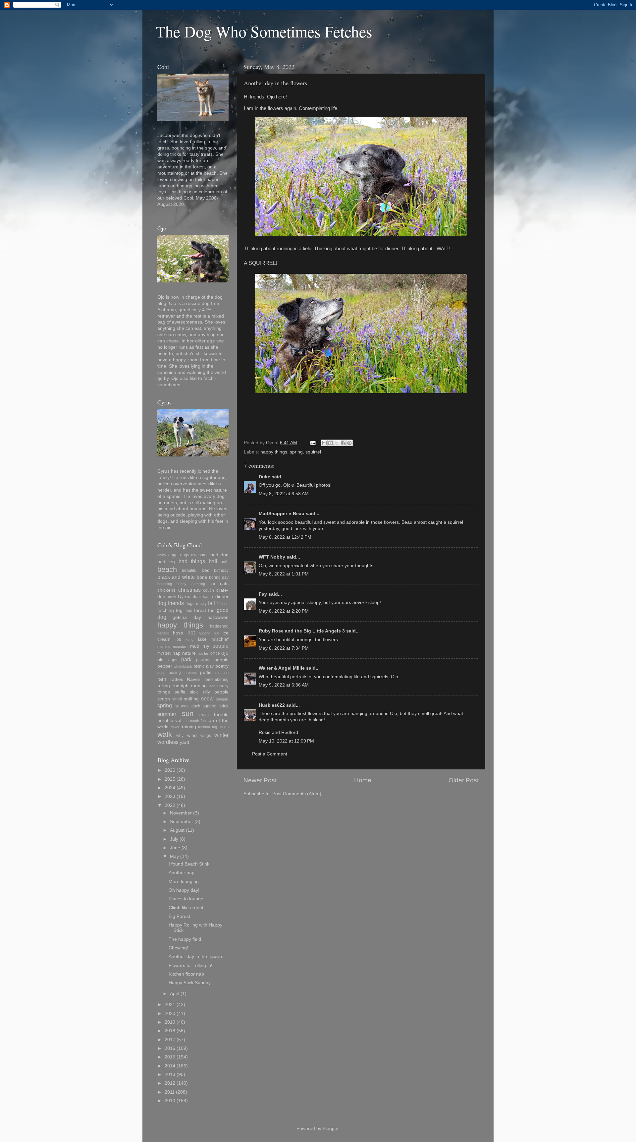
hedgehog (219, 626)
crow (172, 597)
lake (202, 639)
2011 (170, 1092)
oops (172, 660)
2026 (170, 770)
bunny (181, 584)
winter (221, 735)
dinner (222, 596)
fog (179, 610)
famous (223, 604)
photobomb (183, 666)
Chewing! (178, 947)
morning (163, 646)
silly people (215, 692)
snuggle (222, 699)
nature (189, 653)
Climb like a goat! (187, 907)
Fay (263, 594)
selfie (180, 692)
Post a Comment (269, 753)
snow (207, 698)
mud (194, 646)
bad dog (219, 554)
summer (166, 714)
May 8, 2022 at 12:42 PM (285, 537)
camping (198, 584)
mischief (220, 639)
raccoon (222, 673)
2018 (170, 1030)
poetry (222, 666)
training (188, 726)
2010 (170, 1100)
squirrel (313, 452)
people (221, 659)
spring (296, 452)
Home (362, 780)
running (199, 685)
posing (175, 672)
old (160, 659)
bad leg (166, 561)
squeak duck (187, 706)
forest (200, 610)
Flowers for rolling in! (190, 965)
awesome (200, 555)
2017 (170, 1039)
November (181, 813)
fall (211, 603)
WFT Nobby (272, 557)
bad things (192, 561)
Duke (264, 476)
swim (204, 714)
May (174, 856)
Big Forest (179, 916)
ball (213, 561)
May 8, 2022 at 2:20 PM (284, 611)
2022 (170, 805)
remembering (216, 679)
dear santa (203, 596)
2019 (170, 1022)
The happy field (185, 939)
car (212, 583)
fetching (165, 610)
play (210, 666)
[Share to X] (337, 443)
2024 (170, 787)
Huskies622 (272, 705)
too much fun (195, 721)
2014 (170, 1065)
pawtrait (203, 660)
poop (161, 673)
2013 (170, 1074)
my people (215, 646)
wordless (168, 742)
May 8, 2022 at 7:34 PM (284, 648)
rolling (163, 685)
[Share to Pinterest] (349, 443)
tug (214, 727)
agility (161, 555)
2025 (170, 779)
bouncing (164, 584)
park (186, 659)
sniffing (191, 698)
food (188, 610)
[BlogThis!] (330, 443)
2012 (170, 1083)
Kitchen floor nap (186, 974)
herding (163, 633)
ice (216, 633)
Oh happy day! (184, 890)
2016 (170, 1048)
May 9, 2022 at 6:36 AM (284, 685)
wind (192, 735)
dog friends (170, 603)
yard (184, 742)
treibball (204, 727)
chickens (166, 590)
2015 (170, 1056)
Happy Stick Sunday (190, 982)
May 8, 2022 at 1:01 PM (284, 573)
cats (224, 583)
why (180, 735)
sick (194, 692)
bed (206, 570)
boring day (219, 577)
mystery (164, 653)
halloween (218, 617)
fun (211, 610)
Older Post (464, 780)
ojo (225, 653)
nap (177, 653)
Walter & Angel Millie (282, 668)
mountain (180, 646)
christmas (189, 590)
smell (177, 699)
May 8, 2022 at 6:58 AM (284, 493)
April (174, 993)
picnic (199, 666)
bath (225, 562)
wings (205, 735)
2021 (170, 1004)
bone (202, 577)
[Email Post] (312, 442)
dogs (190, 603)
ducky (201, 603)
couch (208, 590)
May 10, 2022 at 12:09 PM (286, 741)
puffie (206, 672)
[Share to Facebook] (343, 443)
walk (164, 734)
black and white (176, 577)
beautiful (189, 570)
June (175, 847)
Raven (193, 679)
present (191, 673)
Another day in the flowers (196, 956)
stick (224, 705)
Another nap (181, 872)
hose (178, 633)
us (226, 727)
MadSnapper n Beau (281, 513)
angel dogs (178, 555)
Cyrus (184, 596)
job (178, 639)
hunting (204, 633)
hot (191, 632)
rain (161, 679)
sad (212, 686)
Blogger (331, 1128)
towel (175, 727)
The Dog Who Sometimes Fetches (264, 31)
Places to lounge (186, 898)
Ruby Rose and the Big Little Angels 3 (302, 631)
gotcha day (187, 617)
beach (167, 569)
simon (163, 698)
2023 (170, 796)
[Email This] (324, 443)
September (181, 821)
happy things (273, 452)
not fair (203, 653)
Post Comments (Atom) (296, 793)
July (174, 839)
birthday (221, 570)
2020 (170, 1013)
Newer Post (260, 780)
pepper (164, 666)
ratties (176, 679)
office (215, 653)
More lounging (184, 881)
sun (187, 713)
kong (189, 639)
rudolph (180, 685)
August (177, 830)
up (221, 727)
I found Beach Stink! (190, 864)
